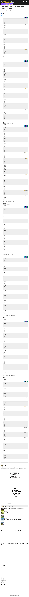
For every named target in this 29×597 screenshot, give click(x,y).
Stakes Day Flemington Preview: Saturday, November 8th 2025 (13, 512)
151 (25, 443)
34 (25, 397)
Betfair (1, 571)
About (1, 587)
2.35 (24, 190)
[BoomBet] (26, 17)
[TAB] (27, 17)
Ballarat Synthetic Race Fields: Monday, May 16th (20, 530)
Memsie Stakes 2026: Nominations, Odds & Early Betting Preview (14, 508)
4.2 (24, 406)
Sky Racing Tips (2, 581)
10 (25, 343)
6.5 (25, 281)
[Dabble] (7, 5)
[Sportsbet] (24, 17)
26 (25, 169)
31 (25, 240)
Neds (1, 570)
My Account (2, 586)
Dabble (1, 567)
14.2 (26, 174)
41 (25, 299)
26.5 (26, 158)
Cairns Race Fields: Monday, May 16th (21, 543)
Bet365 (1, 569)
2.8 (25, 223)
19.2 (26, 38)
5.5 (25, 152)
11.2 (26, 267)
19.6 (26, 338)
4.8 (25, 454)
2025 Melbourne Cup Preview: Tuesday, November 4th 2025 (13, 519)
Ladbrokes (2, 568)
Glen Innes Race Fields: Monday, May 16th (7, 530)
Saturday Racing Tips (3, 580)
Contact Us (2, 591)
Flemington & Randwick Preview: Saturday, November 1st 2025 (13, 523)
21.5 (26, 333)
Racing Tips (2, 575)
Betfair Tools (2, 579)
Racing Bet (3, 10)
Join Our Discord (2, 590)
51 (25, 88)
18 (25, 382)
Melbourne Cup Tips (3, 582)
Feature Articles (2, 577)
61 (25, 235)
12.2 (26, 98)
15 (25, 262)
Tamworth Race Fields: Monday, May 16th (7, 544)
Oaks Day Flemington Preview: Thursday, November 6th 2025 (13, 515)
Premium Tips (2, 576)
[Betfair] (16, 503)
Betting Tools (2, 578)
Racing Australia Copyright (4, 588)
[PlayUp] (25, 17)
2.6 (25, 49)
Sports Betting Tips (3, 589)
